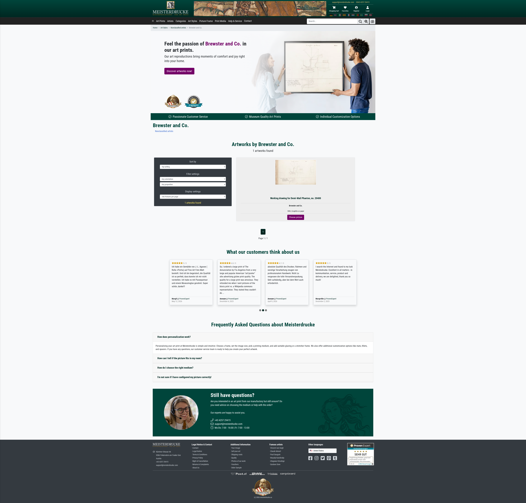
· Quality (234, 458)
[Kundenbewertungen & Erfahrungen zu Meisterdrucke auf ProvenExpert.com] (194, 101)
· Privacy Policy (197, 458)
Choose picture (295, 217)
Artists (170, 21)
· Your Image (235, 448)
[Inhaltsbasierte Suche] (366, 21)
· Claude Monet (275, 451)
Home (155, 28)
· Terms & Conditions (199, 454)
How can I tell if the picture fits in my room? (179, 358)
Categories (181, 21)
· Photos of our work (238, 461)
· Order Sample (236, 468)
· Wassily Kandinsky (276, 458)
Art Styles (192, 21)
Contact (248, 21)
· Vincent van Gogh (276, 448)
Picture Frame (206, 21)
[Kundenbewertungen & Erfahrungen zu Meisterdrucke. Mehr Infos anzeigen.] (360, 454)
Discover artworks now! (179, 71)
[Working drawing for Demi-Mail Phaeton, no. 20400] (295, 172)
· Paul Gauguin (274, 454)
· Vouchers (234, 464)
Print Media (220, 21)
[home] (153, 21)
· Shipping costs (236, 454)
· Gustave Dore (274, 464)
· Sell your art (235, 451)
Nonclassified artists (178, 28)
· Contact (195, 448)
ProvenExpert (184, 299)
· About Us (195, 468)
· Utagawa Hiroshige (277, 461)
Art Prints (160, 21)
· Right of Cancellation (200, 461)
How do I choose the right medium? (175, 367)
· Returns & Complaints (200, 464)
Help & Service (235, 21)
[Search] (360, 21)
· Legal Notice (197, 451)
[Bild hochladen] (372, 21)
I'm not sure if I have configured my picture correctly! (184, 377)
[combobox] (322, 450)
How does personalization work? (174, 336)
